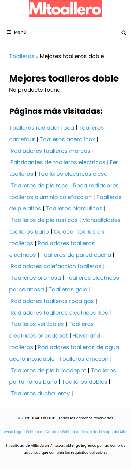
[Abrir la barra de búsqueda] (124, 33)
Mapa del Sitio (115, 431)
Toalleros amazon (83, 359)
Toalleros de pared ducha (76, 255)
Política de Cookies (42, 431)
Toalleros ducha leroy (40, 393)
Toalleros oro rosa (36, 278)
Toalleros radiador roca (41, 127)
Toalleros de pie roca (40, 185)
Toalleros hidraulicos (74, 208)
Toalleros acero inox (67, 139)
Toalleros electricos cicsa (73, 174)
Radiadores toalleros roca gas (52, 301)
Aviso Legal (13, 431)
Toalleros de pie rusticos (44, 220)
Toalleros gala (67, 289)
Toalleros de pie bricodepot (48, 370)
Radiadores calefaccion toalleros (56, 266)
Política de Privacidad (81, 431)
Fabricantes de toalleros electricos (58, 162)
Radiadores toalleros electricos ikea (59, 312)
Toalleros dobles (84, 382)
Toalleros (21, 56)
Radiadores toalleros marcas (50, 151)
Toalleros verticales (37, 324)
